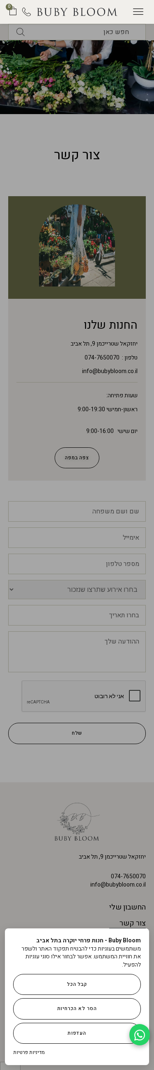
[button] (138, 12)
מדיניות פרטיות (29, 1052)
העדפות (77, 1033)
